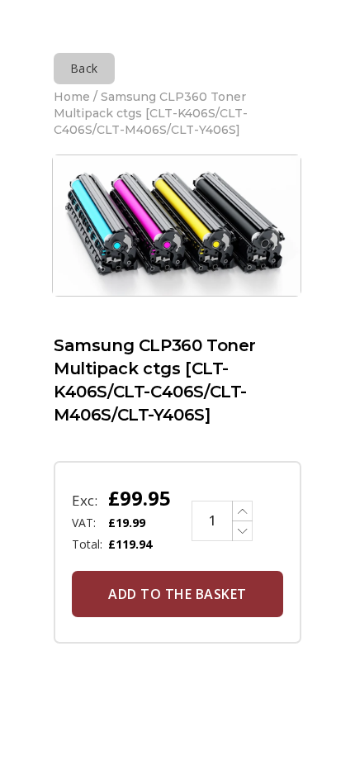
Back (84, 68)
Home (72, 96)
